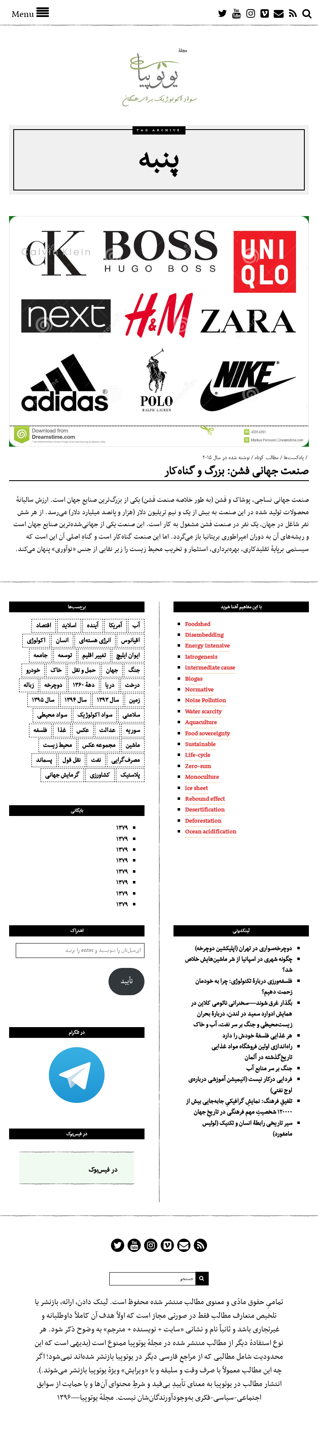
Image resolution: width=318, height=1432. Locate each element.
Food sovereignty (207, 733)
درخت (132, 685)
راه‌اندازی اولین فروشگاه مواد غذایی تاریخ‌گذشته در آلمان (252, 1052)
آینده (93, 625)
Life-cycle (197, 755)
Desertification (205, 809)
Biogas (193, 679)
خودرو (33, 670)
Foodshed (197, 624)
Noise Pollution (205, 700)
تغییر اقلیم (94, 655)
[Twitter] (222, 13)
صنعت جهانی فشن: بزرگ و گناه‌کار (236, 471)
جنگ (134, 670)
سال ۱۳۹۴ (76, 700)
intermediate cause (210, 667)
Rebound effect (205, 799)
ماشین (133, 745)
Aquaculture (201, 722)
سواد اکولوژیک (94, 715)
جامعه (41, 655)
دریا (110, 685)
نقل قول (72, 760)
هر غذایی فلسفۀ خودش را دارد (257, 1035)
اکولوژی (36, 640)
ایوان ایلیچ (128, 655)
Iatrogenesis (201, 657)
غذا (62, 730)
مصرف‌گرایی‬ (125, 760)
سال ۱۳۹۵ (43, 700)
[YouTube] (236, 13)
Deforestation (203, 821)
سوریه (133, 730)
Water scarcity (203, 711)
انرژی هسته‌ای (95, 640)
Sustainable (200, 744)
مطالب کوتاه (267, 457)
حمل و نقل (84, 670)
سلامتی (131, 715)
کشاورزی (100, 775)
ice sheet (196, 788)
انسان (62, 640)
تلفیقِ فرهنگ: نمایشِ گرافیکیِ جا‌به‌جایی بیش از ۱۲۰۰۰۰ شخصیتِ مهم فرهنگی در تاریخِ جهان (239, 1106)
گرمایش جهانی (62, 775)
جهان (112, 670)
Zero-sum (198, 766)
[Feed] (293, 13)
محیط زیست (57, 745)
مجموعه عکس (99, 745)
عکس (83, 730)
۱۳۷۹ (122, 828)
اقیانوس (130, 640)
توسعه (65, 655)
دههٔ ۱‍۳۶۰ (84, 685)
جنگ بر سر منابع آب (269, 1068)
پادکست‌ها (294, 457)
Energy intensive (207, 645)
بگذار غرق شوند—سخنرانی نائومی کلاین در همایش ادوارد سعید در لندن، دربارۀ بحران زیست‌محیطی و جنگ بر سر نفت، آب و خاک (241, 1014)
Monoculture (202, 777)
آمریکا (115, 625)
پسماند (44, 760)
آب (136, 625)
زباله (29, 685)
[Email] (279, 13)
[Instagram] (250, 13)
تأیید (126, 981)
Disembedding (204, 635)
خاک (56, 670)
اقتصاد (43, 625)
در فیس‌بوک (76, 1134)
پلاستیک (130, 775)
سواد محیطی (52, 715)
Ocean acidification (210, 831)
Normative (199, 689)
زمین (134, 700)
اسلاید (69, 625)
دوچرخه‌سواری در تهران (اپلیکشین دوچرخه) (243, 948)
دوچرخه (53, 685)
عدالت (107, 730)
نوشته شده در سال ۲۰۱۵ (226, 457)
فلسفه (40, 730)
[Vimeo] (265, 13)
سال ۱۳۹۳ (108, 700)
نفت (96, 760)
